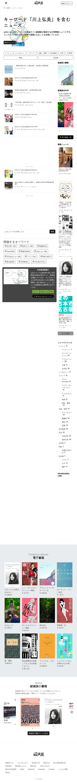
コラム (65, 459)
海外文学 (66, 439)
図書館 (65, 418)
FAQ (51, 292)
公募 (64, 365)
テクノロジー (67, 413)
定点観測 (53, 53)
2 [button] (62, 129)
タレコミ (36, 292)
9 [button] (68, 131)
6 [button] (59, 131)
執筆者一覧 (36, 762)
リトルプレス (67, 394)
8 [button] (65, 131)
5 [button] (71, 129)
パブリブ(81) (31, 256)
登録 (62, 3)
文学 (61, 53)
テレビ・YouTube (66, 380)
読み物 (55, 57)
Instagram (41, 769)
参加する (46, 762)
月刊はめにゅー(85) (13, 256)
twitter (22, 769)
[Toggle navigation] (6, 3)
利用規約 (8, 766)
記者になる (44, 292)
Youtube (52, 769)
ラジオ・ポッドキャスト (67, 387)
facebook (31, 769)
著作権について (20, 766)
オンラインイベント (67, 354)
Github (7, 772)
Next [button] (71, 114)
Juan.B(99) (10, 251)
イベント (8, 53)
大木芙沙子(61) (39, 262)
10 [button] (71, 131)
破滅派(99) (43, 246)
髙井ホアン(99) (27, 246)
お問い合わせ (45, 766)
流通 (65, 425)
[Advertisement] (29, 151)
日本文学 (66, 436)
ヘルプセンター (22, 762)
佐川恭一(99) (11, 246)
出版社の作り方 (67, 451)
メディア (31, 53)
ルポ (64, 463)
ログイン (69, 3)
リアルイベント (67, 360)
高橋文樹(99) (25, 251)
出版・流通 (42, 53)
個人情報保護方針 (59, 762)
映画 (64, 399)
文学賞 (69, 53)
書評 (64, 467)
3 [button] (65, 129)
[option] (65, 114)
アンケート (66, 349)
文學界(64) (24, 262)
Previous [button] (59, 114)
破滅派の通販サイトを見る (38, 733)
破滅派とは (9, 762)
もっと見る (66, 333)
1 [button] (59, 129)
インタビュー (20, 53)
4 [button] (68, 129)
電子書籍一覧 (66, 137)
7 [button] (62, 131)
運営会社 (33, 766)
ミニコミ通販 (63, 769)
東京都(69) (10, 262)
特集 (20, 57)
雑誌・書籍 (66, 404)
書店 (65, 422)
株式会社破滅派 (10, 769)
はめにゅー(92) (41, 251)
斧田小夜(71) (47, 256)
